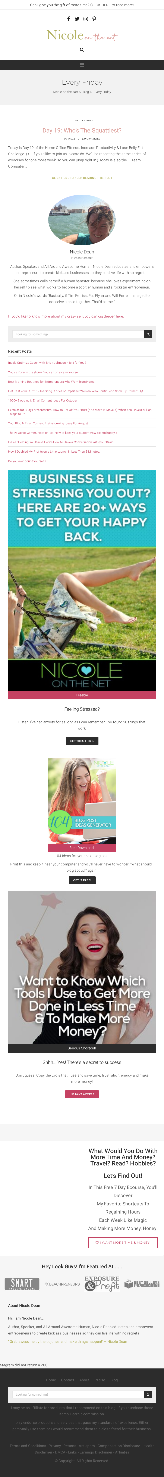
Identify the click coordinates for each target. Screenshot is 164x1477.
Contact (67, 1380)
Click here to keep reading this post (82, 177)
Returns (69, 1446)
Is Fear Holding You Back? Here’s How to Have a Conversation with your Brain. (61, 442)
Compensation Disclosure (119, 1446)
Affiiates (122, 1452)
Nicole (72, 138)
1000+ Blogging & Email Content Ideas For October (42, 401)
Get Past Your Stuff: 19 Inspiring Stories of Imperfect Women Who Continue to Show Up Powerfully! (75, 391)
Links (72, 1452)
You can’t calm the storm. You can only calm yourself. (44, 372)
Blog (114, 1380)
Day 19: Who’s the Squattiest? (82, 130)
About (84, 1380)
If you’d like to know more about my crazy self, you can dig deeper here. (66, 316)
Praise (100, 1380)
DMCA (60, 1452)
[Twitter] (77, 19)
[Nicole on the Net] (82, 34)
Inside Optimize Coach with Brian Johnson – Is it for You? (47, 363)
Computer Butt (82, 120)
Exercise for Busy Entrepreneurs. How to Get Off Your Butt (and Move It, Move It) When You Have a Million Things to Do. (80, 412)
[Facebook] (68, 19)
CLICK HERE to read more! (112, 5)
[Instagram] (85, 19)
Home (51, 1380)
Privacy (55, 1446)
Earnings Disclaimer (96, 1452)
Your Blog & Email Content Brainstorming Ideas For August (48, 423)
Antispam (87, 1446)
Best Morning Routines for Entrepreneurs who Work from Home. (51, 382)
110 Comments (91, 138)
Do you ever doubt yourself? (27, 461)
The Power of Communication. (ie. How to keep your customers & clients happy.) (62, 433)
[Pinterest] (94, 19)
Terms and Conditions (28, 1446)
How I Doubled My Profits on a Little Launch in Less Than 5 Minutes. (54, 452)
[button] (82, 50)
